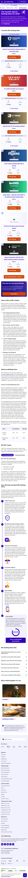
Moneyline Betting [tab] (20, 455)
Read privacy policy (5, 876)
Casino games (4, 776)
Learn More (14, 294)
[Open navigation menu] (2, 2)
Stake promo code (5, 803)
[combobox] (14, 739)
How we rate (10, 7)
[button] (14, 652)
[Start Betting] (14, 53)
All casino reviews (5, 798)
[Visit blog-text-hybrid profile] (13, 844)
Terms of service (4, 819)
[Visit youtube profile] (8, 844)
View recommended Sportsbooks (15, 640)
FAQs (16, 7)
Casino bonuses (4, 774)
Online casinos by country (6, 831)
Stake (2, 787)
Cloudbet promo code (6, 809)
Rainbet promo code (5, 814)
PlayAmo (3, 796)
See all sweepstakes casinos (13, 277)
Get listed (3, 756)
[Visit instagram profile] (10, 844)
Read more (7, 23)
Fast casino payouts (5, 772)
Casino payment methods (6, 778)
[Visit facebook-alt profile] (5, 844)
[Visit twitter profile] (2, 844)
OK (25, 875)
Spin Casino (3, 790)
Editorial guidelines (5, 827)
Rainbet (2, 794)
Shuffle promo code (5, 805)
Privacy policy (4, 821)
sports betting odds (8, 374)
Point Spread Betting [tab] (7, 455)
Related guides (23, 7)
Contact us (3, 754)
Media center (4, 829)
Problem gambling (5, 825)
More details (15, 71)
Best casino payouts (5, 770)
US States (23, 1)
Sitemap (3, 823)
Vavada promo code (5, 812)
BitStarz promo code (5, 807)
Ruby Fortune (4, 792)
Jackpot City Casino (5, 785)
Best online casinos (5, 768)
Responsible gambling (6, 763)
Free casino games (5, 780)
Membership (4, 758)
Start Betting (12, 57)
